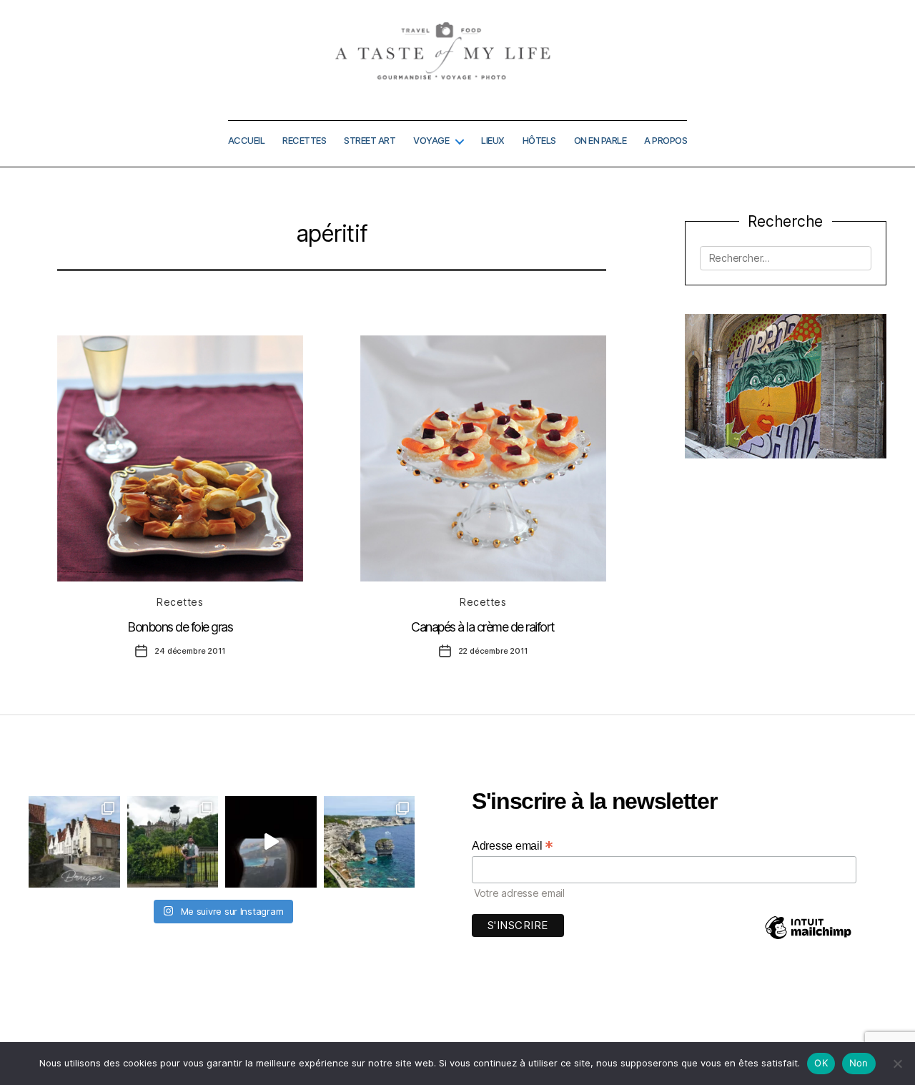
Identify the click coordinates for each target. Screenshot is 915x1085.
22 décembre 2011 (493, 651)
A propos (665, 140)
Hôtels (539, 140)
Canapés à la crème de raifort (483, 626)
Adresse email (512, 845)
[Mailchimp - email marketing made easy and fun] (808, 938)
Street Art (369, 140)
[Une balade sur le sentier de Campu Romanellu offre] (369, 842)
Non (859, 1063)
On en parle (600, 140)
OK (821, 1063)
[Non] (897, 1063)
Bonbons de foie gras (179, 626)
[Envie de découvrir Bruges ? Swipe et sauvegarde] (74, 842)
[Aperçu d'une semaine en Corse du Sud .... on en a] (271, 842)
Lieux (493, 140)
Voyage (431, 140)
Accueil (246, 140)
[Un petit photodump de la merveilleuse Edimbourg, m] (173, 842)
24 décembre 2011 (189, 651)
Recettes (304, 140)
